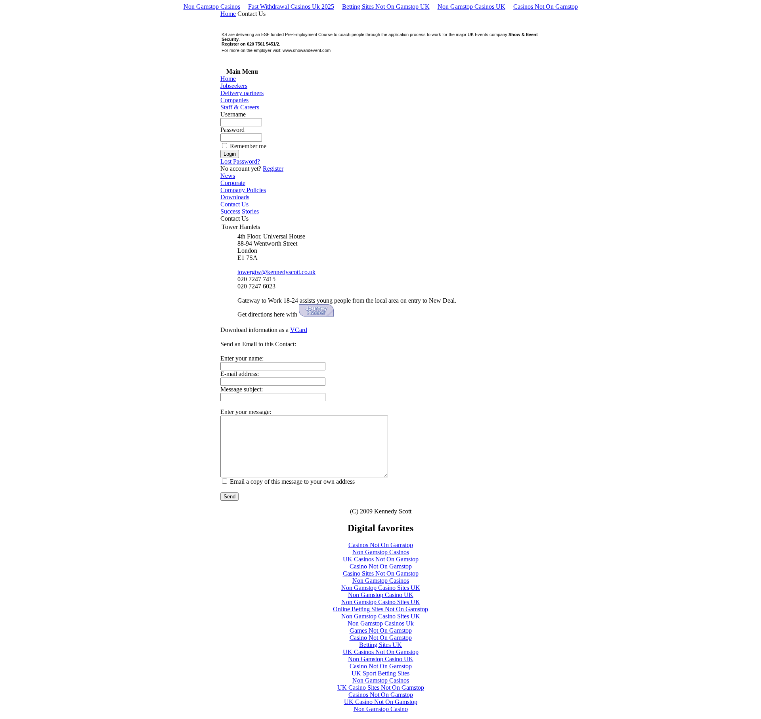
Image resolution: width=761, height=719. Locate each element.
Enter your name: (242, 358)
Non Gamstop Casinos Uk (381, 623)
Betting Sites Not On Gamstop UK (386, 6)
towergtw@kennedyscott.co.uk (276, 272)
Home (228, 13)
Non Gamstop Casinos (212, 6)
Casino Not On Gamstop (381, 566)
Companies (234, 100)
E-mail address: (239, 373)
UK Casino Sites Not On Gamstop (380, 687)
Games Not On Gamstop (381, 630)
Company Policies (243, 190)
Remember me (248, 146)
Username (233, 114)
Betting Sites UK (380, 644)
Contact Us (234, 204)
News (227, 175)
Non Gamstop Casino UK (380, 594)
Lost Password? (240, 161)
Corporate (232, 182)
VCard (298, 329)
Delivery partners (242, 93)
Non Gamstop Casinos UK (471, 6)
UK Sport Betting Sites (380, 673)
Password (232, 129)
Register (273, 168)
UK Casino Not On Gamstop (380, 701)
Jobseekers (233, 85)
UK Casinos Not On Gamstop (381, 559)
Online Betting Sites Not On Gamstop (380, 609)
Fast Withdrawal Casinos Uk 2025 (291, 6)
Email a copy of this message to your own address (292, 481)
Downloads (234, 197)
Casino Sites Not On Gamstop (381, 573)
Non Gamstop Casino (381, 709)
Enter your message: (245, 411)
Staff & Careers (239, 107)
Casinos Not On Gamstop (545, 6)
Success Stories (239, 211)
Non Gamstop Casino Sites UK (380, 587)
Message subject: (241, 389)
